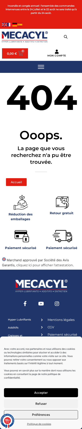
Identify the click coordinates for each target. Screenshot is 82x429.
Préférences (41, 415)
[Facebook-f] (25, 303)
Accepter (41, 393)
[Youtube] (41, 303)
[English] (4, 24)
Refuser (41, 404)
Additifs (13, 327)
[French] (9, 24)
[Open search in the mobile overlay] (66, 37)
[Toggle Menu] (41, 67)
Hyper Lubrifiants (19, 319)
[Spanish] (20, 24)
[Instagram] (57, 303)
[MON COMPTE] (57, 52)
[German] (15, 24)
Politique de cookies (39, 423)
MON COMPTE (56, 55)
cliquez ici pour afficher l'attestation (44, 265)
